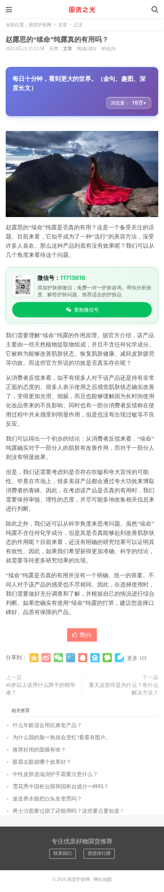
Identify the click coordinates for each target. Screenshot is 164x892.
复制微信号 (86, 310)
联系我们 (62, 853)
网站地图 (102, 879)
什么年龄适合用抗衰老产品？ (47, 725)
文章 (62, 25)
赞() (86, 635)
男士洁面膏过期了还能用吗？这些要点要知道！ (69, 811)
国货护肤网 (82, 9)
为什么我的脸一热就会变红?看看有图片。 (62, 737)
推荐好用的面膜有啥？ (39, 750)
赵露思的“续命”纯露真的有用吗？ (57, 39)
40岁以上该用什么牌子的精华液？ (40, 689)
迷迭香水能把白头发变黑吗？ (47, 799)
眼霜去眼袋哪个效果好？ (42, 762)
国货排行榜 (99, 853)
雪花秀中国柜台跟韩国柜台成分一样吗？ (61, 786)
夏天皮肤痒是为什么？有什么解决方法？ (123, 689)
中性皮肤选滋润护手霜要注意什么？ (55, 774)
